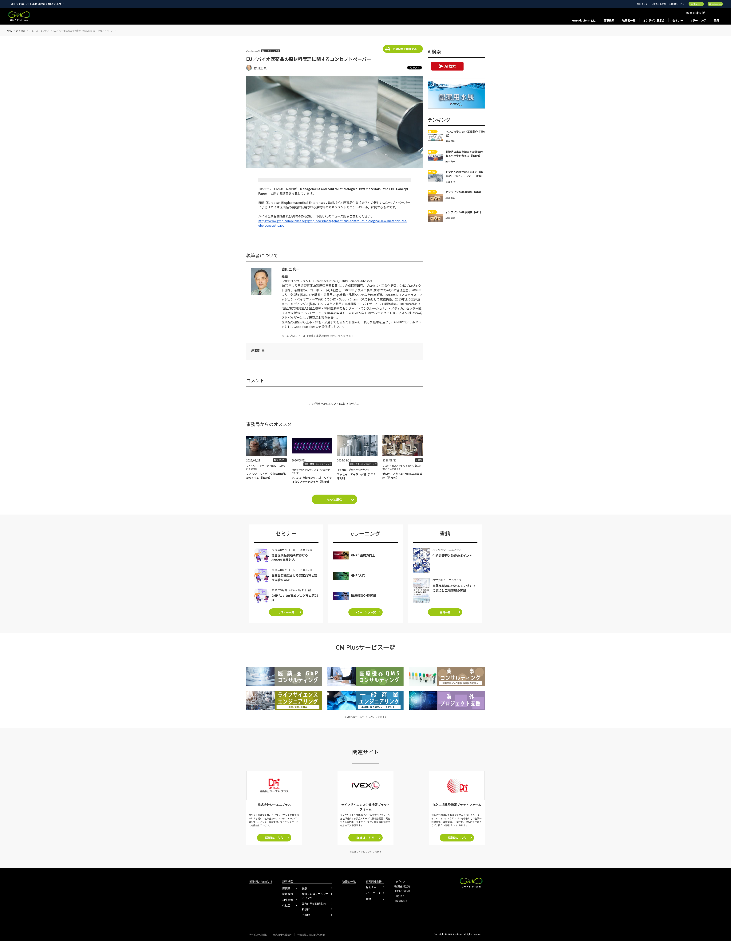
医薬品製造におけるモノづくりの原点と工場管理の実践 (454, 588)
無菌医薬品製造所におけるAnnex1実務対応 (289, 557)
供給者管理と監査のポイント (452, 555)
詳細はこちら (274, 837)
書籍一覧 (445, 612)
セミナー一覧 (286, 612)
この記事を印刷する (405, 49)
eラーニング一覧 (365, 612)
